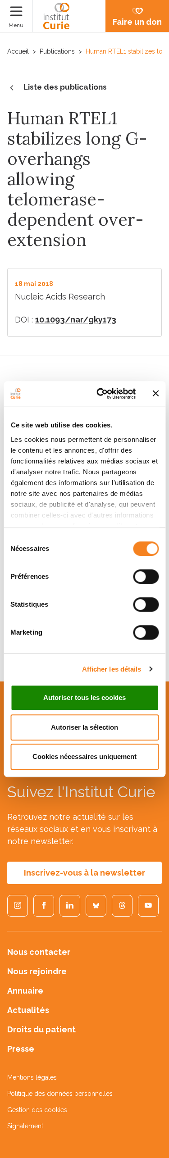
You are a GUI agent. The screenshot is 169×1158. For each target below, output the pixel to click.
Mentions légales (32, 1077)
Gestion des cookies (37, 1109)
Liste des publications (65, 86)
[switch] (146, 576)
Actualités (28, 1010)
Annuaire (25, 990)
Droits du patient (41, 1029)
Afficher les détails (112, 669)
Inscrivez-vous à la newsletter (84, 872)
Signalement (25, 1126)
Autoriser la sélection (84, 727)
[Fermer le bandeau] (155, 394)
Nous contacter (38, 952)
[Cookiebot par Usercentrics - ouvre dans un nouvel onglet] (101, 394)
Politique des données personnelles (60, 1093)
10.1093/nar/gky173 (75, 319)
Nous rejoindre (37, 971)
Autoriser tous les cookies (84, 697)
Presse (20, 1049)
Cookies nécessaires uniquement (84, 756)
